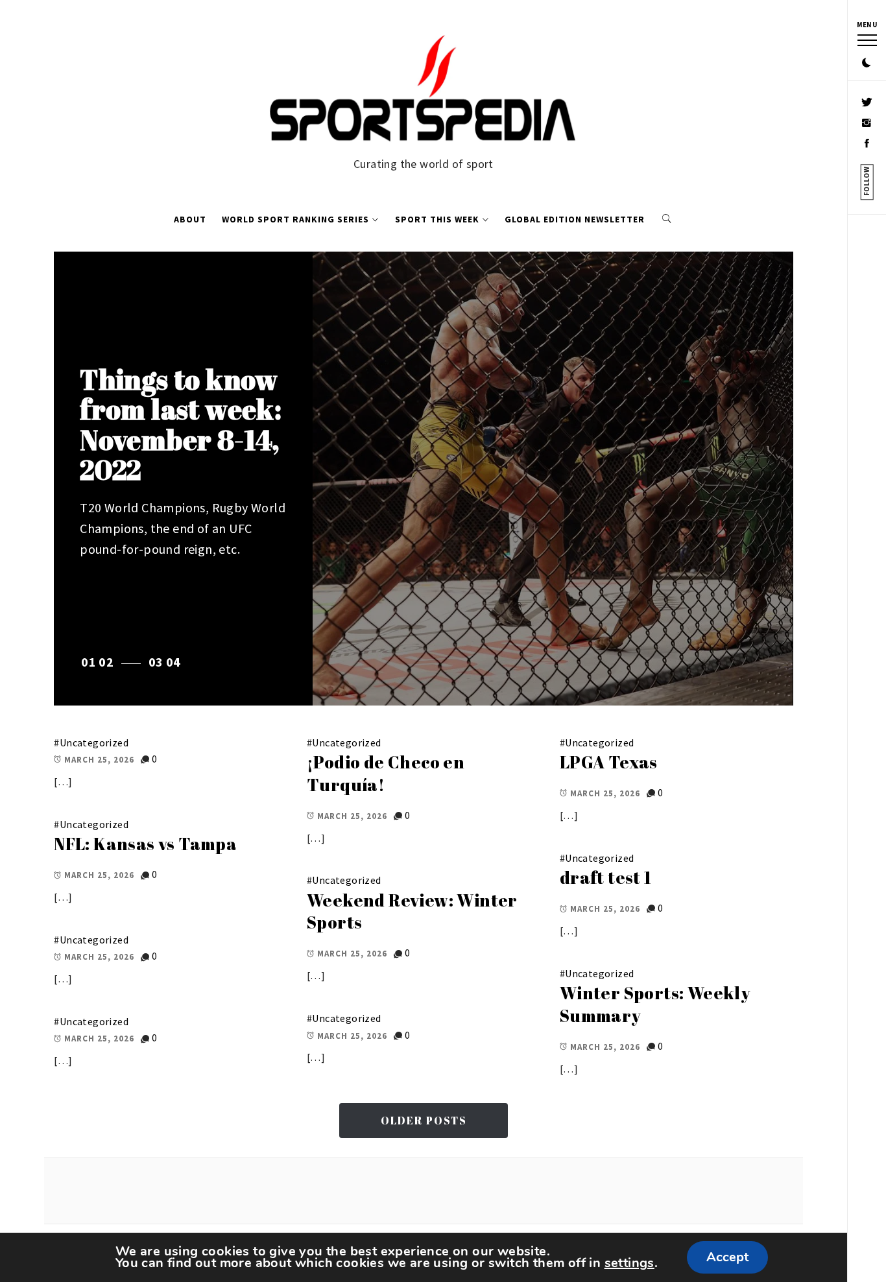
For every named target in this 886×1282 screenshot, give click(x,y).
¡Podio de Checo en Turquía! (385, 773)
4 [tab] (176, 662)
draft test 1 (606, 877)
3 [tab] (159, 662)
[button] (866, 64)
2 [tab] (110, 662)
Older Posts (424, 1120)
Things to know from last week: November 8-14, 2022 (180, 424)
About (190, 219)
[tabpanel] (423, 479)
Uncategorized (94, 742)
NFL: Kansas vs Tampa (145, 843)
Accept (727, 1257)
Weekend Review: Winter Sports (412, 911)
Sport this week (437, 219)
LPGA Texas (609, 762)
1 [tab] (92, 662)
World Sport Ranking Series (295, 219)
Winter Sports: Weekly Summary (655, 1004)
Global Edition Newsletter (575, 219)
